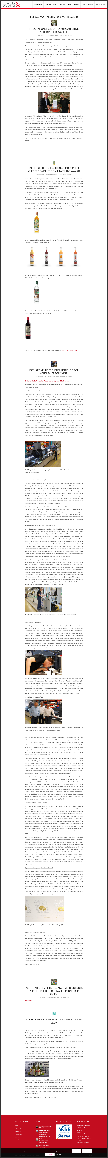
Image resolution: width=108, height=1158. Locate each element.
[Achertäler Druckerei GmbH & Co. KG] (11, 4)
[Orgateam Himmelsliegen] (54, 982)
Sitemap (17, 1137)
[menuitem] (37, 4)
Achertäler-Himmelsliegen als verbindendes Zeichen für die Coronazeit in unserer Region (54, 990)
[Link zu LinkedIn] (104, 4)
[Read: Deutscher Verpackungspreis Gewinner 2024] (37, 1139)
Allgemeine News (53, 35)
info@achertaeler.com (83, 1142)
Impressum (18, 1131)
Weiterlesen (28, 1000)
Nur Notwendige (87, 1151)
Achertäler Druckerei (66, 35)
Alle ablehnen (50, 1154)
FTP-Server (18, 1139)
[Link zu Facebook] (99, 4)
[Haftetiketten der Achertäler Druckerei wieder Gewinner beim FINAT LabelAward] (54, 162)
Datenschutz (18, 1134)
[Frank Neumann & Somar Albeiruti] (54, 23)
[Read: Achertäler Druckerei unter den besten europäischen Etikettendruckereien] (37, 1131)
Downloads (18, 1128)
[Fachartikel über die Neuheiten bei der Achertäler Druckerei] (54, 364)
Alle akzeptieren (76, 1151)
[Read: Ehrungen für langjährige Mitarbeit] (37, 1126)
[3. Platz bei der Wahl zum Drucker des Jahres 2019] (54, 1013)
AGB (16, 1126)
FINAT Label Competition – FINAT (72, 350)
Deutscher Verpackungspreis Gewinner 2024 (43, 1140)
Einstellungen (59, 1154)
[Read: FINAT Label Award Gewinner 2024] (37, 1146)
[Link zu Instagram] (102, 4)
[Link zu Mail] (97, 4)
